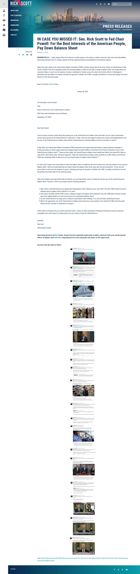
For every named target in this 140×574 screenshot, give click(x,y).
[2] (98, 157)
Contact (13, 569)
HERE (50, 84)
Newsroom (116, 30)
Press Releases (117, 26)
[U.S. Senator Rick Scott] (21, 4)
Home (108, 30)
